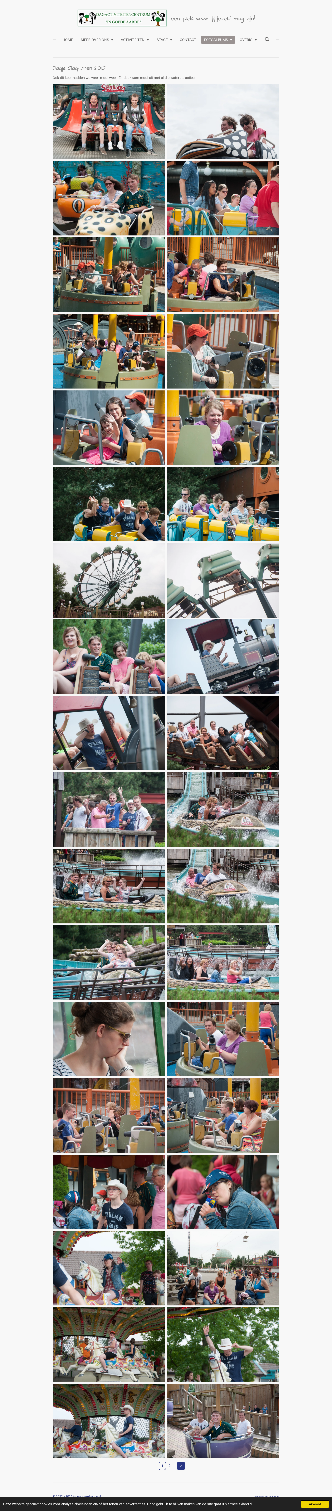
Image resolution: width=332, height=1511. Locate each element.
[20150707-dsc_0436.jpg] (109, 580)
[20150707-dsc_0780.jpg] (109, 1421)
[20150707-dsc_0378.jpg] (109, 427)
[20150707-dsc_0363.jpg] (223, 351)
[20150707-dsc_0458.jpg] (109, 733)
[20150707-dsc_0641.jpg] (223, 1039)
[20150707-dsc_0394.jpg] (109, 504)
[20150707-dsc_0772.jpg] (109, 1268)
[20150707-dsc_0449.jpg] (223, 656)
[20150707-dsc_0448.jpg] (109, 656)
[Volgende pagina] (181, 1466)
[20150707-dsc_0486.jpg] (109, 809)
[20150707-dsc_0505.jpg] (223, 809)
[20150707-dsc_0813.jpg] (223, 1421)
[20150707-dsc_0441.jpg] (223, 580)
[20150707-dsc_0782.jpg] (223, 1344)
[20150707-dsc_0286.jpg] (223, 198)
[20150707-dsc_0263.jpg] (223, 121)
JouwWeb (273, 1496)
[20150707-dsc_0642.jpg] (223, 1115)
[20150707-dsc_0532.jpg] (109, 962)
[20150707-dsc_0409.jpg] (223, 504)
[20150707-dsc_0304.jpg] (223, 274)
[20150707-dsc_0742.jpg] (223, 1268)
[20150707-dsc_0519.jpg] (223, 886)
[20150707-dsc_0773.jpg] (109, 1344)
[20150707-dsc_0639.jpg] (109, 1039)
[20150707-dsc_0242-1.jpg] (109, 121)
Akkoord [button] (315, 1504)
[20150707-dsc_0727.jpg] (109, 1192)
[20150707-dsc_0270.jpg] (109, 198)
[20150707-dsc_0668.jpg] (109, 1115)
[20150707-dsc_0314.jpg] (109, 351)
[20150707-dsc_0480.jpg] (223, 733)
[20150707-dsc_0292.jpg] (109, 274)
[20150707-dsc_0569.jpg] (223, 962)
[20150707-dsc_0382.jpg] (223, 427)
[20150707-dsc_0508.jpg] (109, 886)
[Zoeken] (267, 39)
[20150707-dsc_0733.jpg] (223, 1192)
